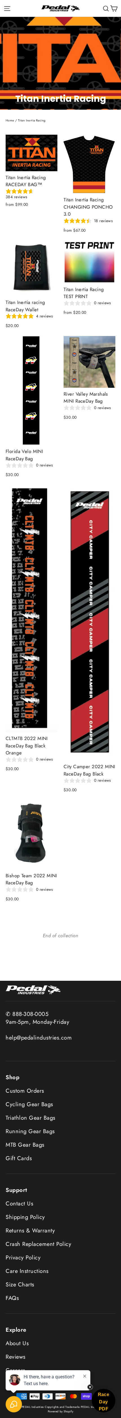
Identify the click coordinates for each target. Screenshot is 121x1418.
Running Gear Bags (30, 1131)
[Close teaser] (90, 1387)
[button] (103, 1400)
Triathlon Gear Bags (30, 1118)
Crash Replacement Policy (38, 1244)
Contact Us (19, 1204)
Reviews (16, 1357)
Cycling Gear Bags (29, 1104)
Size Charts (20, 1285)
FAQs (12, 1298)
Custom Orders (25, 1091)
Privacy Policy (23, 1258)
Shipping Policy (25, 1217)
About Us (17, 1343)
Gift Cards (19, 1158)
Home (10, 120)
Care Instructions (27, 1271)
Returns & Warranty (30, 1231)
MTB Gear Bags (25, 1145)
